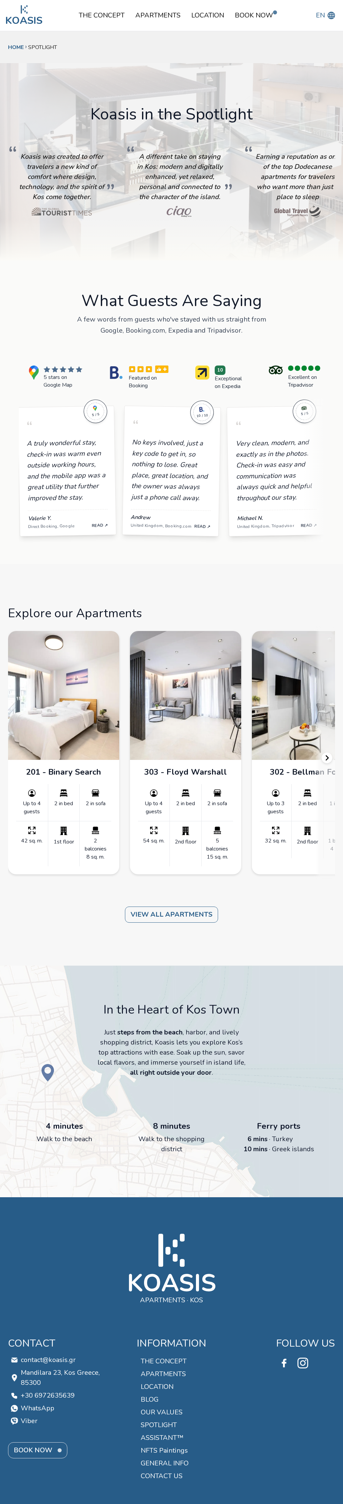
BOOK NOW (254, 15)
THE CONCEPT (102, 15)
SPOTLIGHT (159, 1424)
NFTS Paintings (164, 1450)
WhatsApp (37, 1408)
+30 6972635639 (48, 1395)
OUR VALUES (162, 1412)
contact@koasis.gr (48, 1359)
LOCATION (207, 15)
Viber (29, 1420)
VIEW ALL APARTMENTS (171, 914)
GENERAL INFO (165, 1463)
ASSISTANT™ (162, 1437)
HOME (16, 47)
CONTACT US (162, 1476)
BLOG (149, 1399)
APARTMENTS (158, 15)
